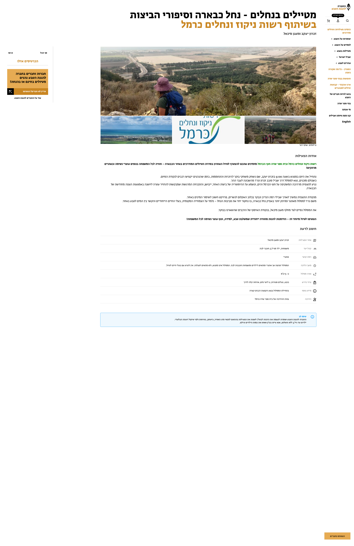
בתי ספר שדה (344, 103)
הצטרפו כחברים (337, 536)
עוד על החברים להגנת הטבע (27, 98)
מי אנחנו (346, 110)
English (346, 122)
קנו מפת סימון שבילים (340, 116)
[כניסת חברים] (338, 20)
